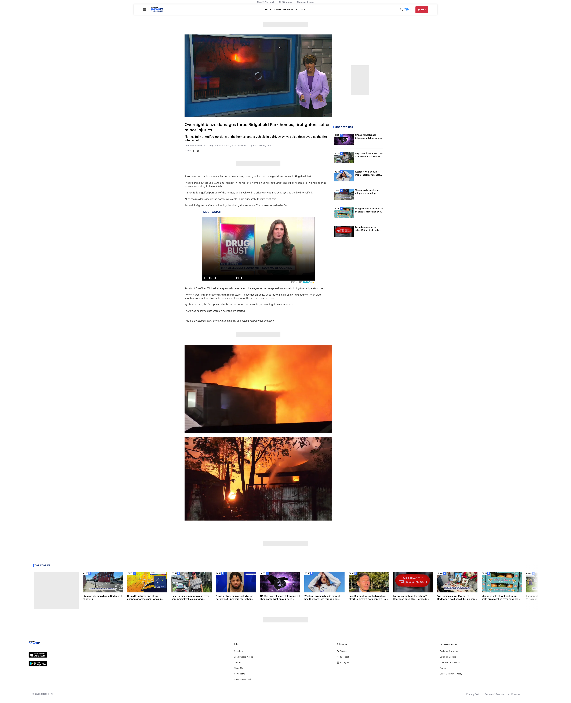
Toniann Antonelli (193, 146)
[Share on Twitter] (198, 151)
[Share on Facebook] (194, 151)
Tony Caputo (214, 146)
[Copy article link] (202, 151)
